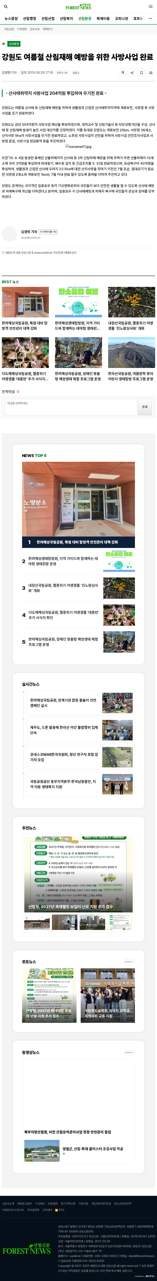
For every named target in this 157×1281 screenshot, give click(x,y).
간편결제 (53, 1203)
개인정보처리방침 (101, 1203)
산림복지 (66, 18)
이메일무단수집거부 (13, 1210)
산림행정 (29, 18)
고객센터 (47, 1210)
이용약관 (83, 1203)
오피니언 (121, 18)
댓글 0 (76, 72)
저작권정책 (33, 1210)
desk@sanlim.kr (30, 237)
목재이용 (103, 18)
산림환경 (84, 18)
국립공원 (9, 29)
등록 (145, 407)
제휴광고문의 (24, 1203)
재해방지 (48, 29)
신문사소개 (8, 1203)
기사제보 (40, 1203)
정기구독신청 (68, 1203)
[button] (27, 872)
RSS (61, 1210)
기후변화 (22, 29)
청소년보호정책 (122, 1203)
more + (129, 961)
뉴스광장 (11, 18)
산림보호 (35, 29)
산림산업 (48, 18)
